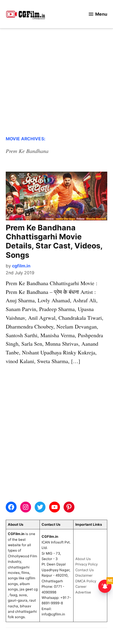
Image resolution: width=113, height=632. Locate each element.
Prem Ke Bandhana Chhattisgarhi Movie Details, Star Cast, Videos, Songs (54, 241)
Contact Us (84, 570)
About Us (83, 559)
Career (80, 586)
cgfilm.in (21, 265)
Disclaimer (84, 575)
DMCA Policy (85, 581)
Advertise (83, 592)
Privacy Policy (86, 564)
